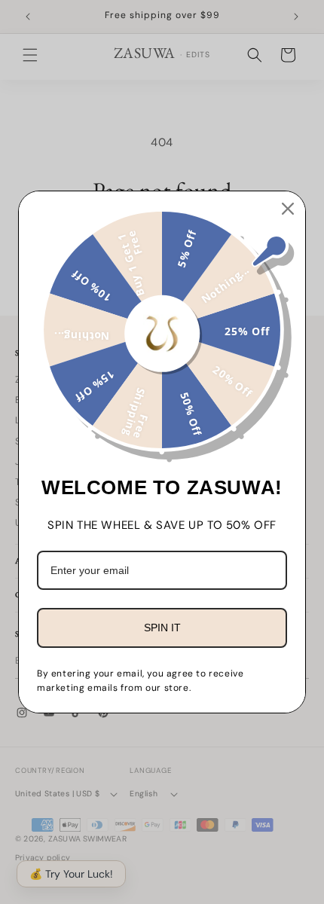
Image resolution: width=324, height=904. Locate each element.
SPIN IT (162, 628)
